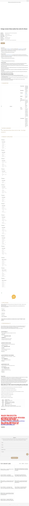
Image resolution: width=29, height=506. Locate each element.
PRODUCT (23, 463)
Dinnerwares (26, 463)
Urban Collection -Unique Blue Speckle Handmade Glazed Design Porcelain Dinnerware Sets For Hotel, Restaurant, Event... (21, 488)
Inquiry (3, 43)
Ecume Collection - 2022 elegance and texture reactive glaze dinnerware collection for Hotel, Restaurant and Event (7, 488)
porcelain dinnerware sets (9, 54)
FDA (16, 328)
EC (15, 328)
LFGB (19, 328)
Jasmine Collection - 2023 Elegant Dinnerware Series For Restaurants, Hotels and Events (7, 476)
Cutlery (20, 463)
